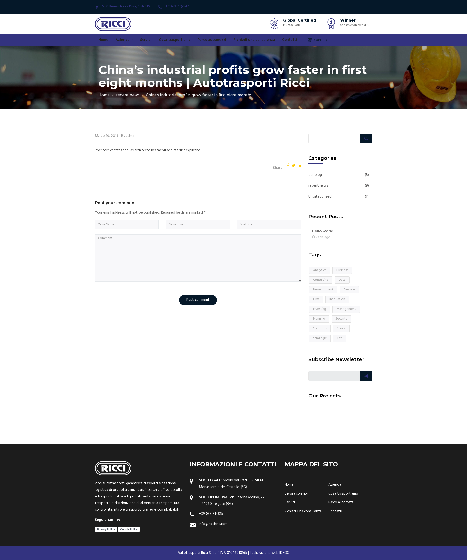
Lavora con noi (296, 493)
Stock (341, 328)
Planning (319, 319)
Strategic (320, 338)
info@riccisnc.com (213, 524)
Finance (349, 289)
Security (341, 319)
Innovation (337, 299)
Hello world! (323, 231)
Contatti (289, 40)
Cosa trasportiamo (174, 40)
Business (342, 270)
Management (346, 309)
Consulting (320, 280)
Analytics (319, 270)
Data (342, 280)
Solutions (320, 328)
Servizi (146, 40)
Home (103, 40)
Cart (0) (320, 40)
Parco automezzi (212, 40)
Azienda (123, 40)
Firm (316, 299)
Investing (319, 309)
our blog (315, 175)
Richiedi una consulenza (254, 40)
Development (323, 289)
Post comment (198, 300)
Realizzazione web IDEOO (270, 553)
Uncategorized (320, 196)
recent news (128, 95)
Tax (339, 338)
